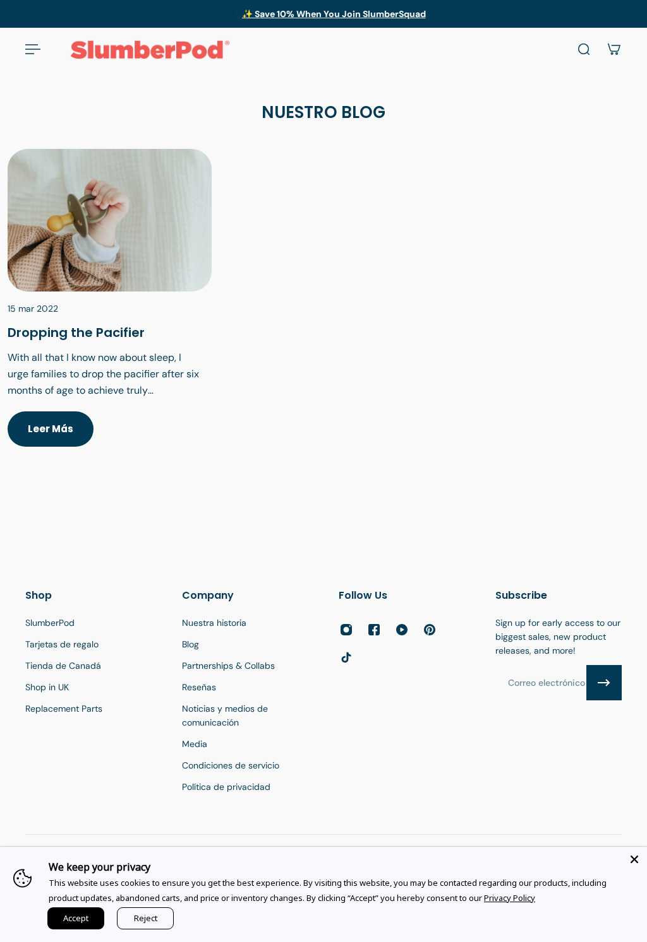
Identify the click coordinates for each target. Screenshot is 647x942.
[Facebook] (374, 630)
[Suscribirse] (604, 682)
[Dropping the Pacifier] (110, 313)
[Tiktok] (346, 657)
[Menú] (32, 49)
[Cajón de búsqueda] (584, 49)
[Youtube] (402, 630)
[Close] (634, 859)
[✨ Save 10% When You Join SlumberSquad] (323, 13)
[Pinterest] (430, 630)
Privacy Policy (509, 898)
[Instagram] (346, 630)
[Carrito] (614, 49)
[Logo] (149, 49)
